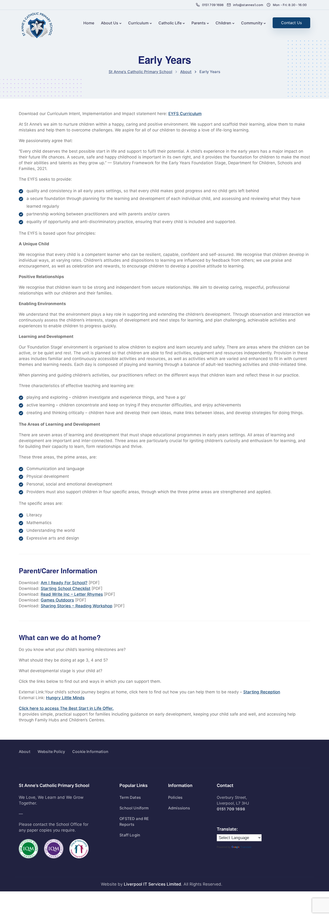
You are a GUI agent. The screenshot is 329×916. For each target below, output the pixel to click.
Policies (175, 797)
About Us (109, 23)
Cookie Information (90, 751)
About (24, 751)
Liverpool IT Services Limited (152, 884)
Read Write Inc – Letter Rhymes (72, 594)
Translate (245, 847)
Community (252, 23)
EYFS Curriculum (185, 113)
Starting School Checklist (65, 588)
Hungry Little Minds (65, 697)
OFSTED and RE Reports (134, 821)
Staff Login (129, 835)
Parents (198, 23)
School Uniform (134, 808)
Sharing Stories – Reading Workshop (76, 605)
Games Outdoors (57, 600)
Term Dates (130, 797)
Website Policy (51, 751)
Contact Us (291, 22)
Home (88, 23)
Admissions (179, 808)
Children (223, 23)
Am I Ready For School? (64, 582)
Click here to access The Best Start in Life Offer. (66, 708)
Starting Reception (261, 692)
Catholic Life (170, 23)
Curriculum (138, 23)
